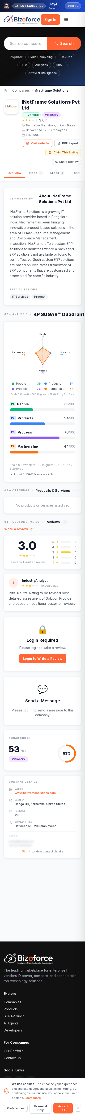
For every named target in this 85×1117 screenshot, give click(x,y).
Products (11, 1009)
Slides (56, 173)
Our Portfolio (14, 1051)
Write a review (16, 529)
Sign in (26, 851)
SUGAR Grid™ (14, 1016)
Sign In (50, 19)
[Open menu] (66, 19)
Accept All (63, 1108)
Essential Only (40, 1108)
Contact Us (12, 1058)
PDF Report (70, 143)
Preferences (16, 1108)
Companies (21, 90)
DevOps (66, 57)
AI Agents (11, 1023)
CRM (24, 65)
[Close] (78, 1108)
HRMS (60, 65)
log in (28, 710)
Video (35, 173)
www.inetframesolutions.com (35, 793)
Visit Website (40, 143)
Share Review (69, 162)
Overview (14, 173)
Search (67, 43)
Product (39, 296)
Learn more (33, 1098)
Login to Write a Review (42, 658)
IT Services (20, 296)
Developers (13, 1030)
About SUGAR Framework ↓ (33, 474)
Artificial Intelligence (42, 73)
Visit (71, 6)
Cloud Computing (40, 57)
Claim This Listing (66, 152)
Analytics (41, 65)
